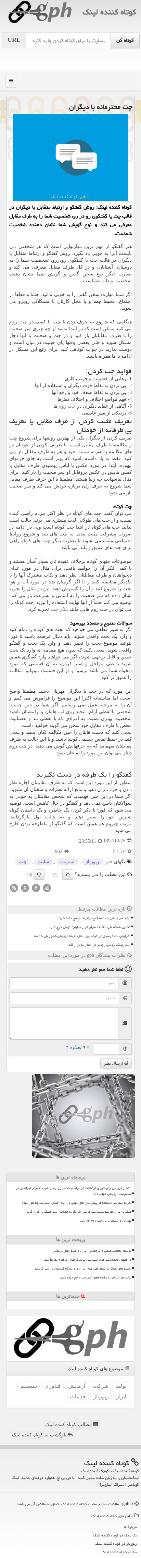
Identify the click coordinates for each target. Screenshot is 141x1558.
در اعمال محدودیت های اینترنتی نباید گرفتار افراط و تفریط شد (87, 1259)
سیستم (29, 1386)
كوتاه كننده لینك (109, 12)
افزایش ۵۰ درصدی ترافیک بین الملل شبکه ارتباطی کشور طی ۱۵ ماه (82, 935)
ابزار (121, 1396)
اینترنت (67, 861)
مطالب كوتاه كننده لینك (119, 1552)
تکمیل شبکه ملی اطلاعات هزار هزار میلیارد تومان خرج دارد (89, 927)
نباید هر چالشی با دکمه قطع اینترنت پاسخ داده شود (94, 918)
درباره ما (130, 1526)
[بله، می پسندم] (67, 874)
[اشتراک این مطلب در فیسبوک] (36, 887)
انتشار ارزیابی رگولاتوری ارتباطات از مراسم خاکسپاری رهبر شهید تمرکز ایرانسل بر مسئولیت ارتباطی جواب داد (73, 1191)
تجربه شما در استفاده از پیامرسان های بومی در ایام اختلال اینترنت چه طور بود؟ (76, 1202)
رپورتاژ (92, 861)
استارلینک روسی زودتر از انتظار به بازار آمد (99, 944)
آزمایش (76, 1386)
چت (23, 861)
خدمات (78, 1396)
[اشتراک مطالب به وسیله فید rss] (14, 887)
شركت (100, 1386)
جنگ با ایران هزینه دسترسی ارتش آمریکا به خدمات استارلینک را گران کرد (79, 1211)
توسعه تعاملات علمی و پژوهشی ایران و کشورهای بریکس (92, 1250)
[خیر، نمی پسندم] (39, 874)
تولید (121, 1386)
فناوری (52, 1386)
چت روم (67, 406)
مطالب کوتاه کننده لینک (69, 1424)
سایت (43, 861)
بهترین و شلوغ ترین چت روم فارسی (105, 1220)
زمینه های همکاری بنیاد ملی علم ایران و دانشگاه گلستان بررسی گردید (83, 1268)
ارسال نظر (114, 1063)
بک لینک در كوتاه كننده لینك (115, 1535)
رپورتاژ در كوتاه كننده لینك (116, 1543)
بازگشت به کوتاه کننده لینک (40, 1434)
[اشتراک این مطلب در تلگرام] (47, 887)
